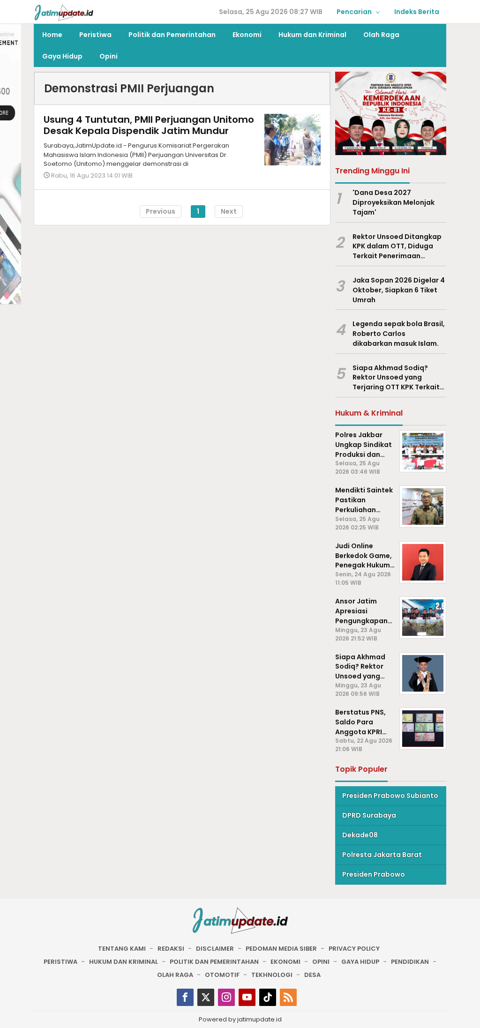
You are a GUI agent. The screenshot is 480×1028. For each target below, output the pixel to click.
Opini (321, 961)
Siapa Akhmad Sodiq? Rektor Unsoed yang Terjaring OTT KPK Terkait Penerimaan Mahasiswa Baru (396, 377)
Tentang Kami (122, 948)
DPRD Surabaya (369, 815)
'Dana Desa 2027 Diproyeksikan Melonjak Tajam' (393, 202)
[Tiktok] (267, 997)
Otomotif (222, 974)
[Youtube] (247, 997)
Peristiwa (60, 961)
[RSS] (288, 997)
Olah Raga (175, 974)
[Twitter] (205, 997)
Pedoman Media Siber (281, 948)
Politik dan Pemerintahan (214, 961)
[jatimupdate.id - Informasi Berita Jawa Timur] (64, 12)
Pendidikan (410, 961)
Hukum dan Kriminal (123, 961)
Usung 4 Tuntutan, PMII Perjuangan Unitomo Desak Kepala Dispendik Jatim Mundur (149, 125)
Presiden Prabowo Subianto (390, 795)
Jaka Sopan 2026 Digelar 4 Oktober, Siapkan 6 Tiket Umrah (398, 290)
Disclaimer (215, 948)
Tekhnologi (271, 974)
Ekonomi (285, 961)
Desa (312, 974)
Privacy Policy (354, 948)
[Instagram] (226, 997)
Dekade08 (360, 835)
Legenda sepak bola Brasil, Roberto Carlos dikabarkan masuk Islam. (398, 333)
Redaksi (171, 948)
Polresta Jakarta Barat (382, 854)
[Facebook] (185, 997)
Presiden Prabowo (373, 874)
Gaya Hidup (360, 961)
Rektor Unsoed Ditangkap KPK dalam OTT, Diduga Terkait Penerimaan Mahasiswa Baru (397, 246)
